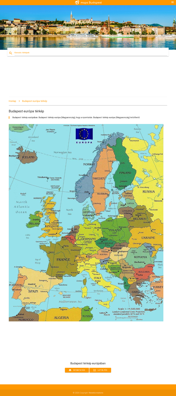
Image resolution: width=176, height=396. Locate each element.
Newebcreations (96, 393)
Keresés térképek (22, 52)
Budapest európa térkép (34, 101)
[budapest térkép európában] (86, 321)
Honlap (12, 101)
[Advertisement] (86, 79)
